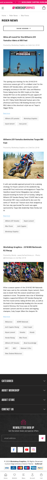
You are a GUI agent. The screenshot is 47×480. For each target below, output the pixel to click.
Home (4, 15)
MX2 (14, 348)
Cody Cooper (27, 327)
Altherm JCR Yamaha (12, 221)
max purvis (22, 123)
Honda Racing (10, 337)
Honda (32, 332)
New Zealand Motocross (13, 353)
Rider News (13, 15)
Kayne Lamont (10, 332)
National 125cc (26, 348)
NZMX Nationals (22, 321)
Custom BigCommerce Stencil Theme (19, 463)
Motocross (8, 321)
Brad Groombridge (30, 343)
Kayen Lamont (29, 221)
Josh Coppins (21, 226)
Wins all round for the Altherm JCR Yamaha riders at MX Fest (19, 38)
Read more (6, 113)
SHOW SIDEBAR (23, 28)
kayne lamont (9, 123)
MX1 (6, 348)
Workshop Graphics (30, 118)
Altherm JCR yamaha (12, 118)
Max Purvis (25, 15)
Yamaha (22, 332)
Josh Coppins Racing (12, 327)
